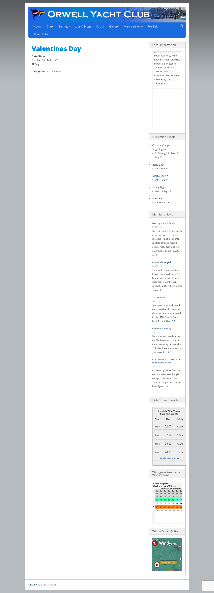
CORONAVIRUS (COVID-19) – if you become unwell (166, 361)
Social (100, 26)
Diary (50, 26)
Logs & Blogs (82, 26)
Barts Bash (158, 164)
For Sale (153, 26)
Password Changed (161, 262)
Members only (133, 26)
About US (39, 34)
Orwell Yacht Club (37, 584)
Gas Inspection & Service (164, 223)
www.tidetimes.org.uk (169, 458)
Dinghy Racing (160, 175)
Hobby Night (159, 187)
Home (37, 26)
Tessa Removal (159, 297)
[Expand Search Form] (182, 26)
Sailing (63, 26)
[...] (155, 254)
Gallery (114, 26)
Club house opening (161, 328)
